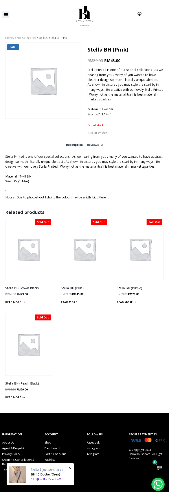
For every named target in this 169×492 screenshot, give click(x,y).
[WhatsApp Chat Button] (158, 484)
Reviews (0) (95, 145)
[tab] (74, 145)
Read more (13, 301)
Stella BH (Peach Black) (22, 383)
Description (74, 145)
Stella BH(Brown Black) (22, 288)
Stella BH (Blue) (72, 288)
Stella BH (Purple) (129, 288)
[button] (5, 14)
